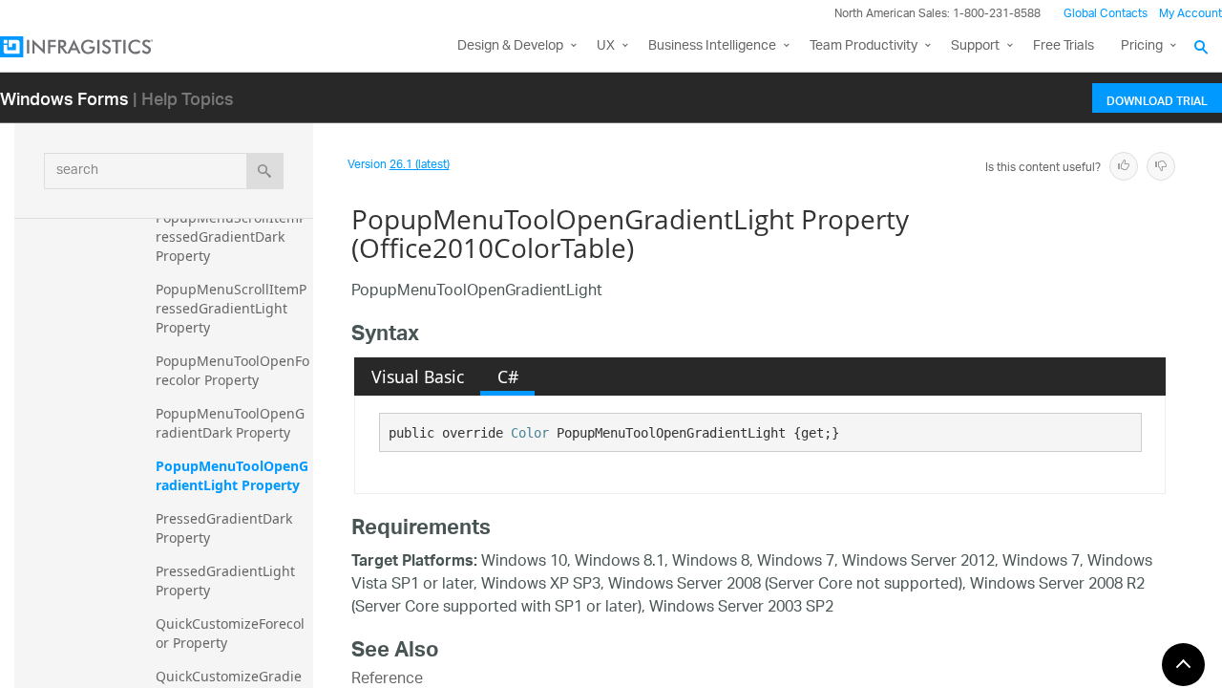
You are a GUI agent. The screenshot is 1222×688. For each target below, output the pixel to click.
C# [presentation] (507, 376)
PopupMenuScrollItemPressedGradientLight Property (231, 308)
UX (606, 46)
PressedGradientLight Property (227, 580)
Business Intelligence (712, 46)
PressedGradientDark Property (226, 528)
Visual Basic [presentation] (417, 376)
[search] (265, 171)
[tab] (417, 376)
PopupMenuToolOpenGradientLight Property (232, 475)
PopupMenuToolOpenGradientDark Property (230, 422)
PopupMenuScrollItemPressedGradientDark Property (231, 236)
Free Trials (1063, 46)
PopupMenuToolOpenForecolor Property (232, 370)
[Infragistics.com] (95, 46)
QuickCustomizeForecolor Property (230, 633)
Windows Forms (64, 97)
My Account (1190, 14)
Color (530, 433)
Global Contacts (1106, 14)
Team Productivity (863, 46)
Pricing (1142, 46)
